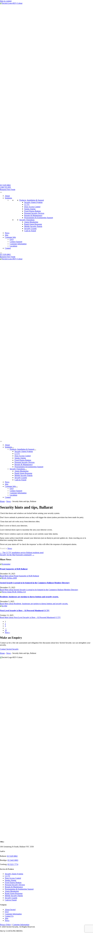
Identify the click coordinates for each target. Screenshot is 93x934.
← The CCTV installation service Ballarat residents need (21, 553)
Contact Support (16, 242)
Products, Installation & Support (31, 200)
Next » (7, 632)
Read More (19, 576)
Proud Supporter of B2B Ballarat (13, 569)
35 (6, 630)
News (7, 233)
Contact (8, 248)
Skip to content (6, 1)
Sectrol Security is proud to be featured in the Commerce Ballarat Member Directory (35, 583)
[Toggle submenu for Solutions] (13, 447)
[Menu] (1, 441)
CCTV (27, 204)
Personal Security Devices (34, 213)
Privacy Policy (5, 925)
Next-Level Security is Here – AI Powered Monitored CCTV (25, 610)
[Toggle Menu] (1, 192)
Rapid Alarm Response (33, 224)
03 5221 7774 (13, 864)
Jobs (6, 235)
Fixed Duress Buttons (32, 211)
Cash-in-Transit (30, 231)
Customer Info (10, 237)
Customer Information (18, 244)
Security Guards (30, 228)
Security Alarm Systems (33, 202)
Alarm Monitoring (31, 222)
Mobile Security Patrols (33, 226)
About (7, 196)
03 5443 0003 (13, 860)
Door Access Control (32, 207)
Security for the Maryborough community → (17, 555)
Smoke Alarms (29, 209)
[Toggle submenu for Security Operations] (26, 469)
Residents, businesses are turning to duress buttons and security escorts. (29, 597)
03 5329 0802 (12, 856)
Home (2, 501)
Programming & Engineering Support (38, 218)
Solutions (8, 198)
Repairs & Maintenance (33, 215)
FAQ (12, 239)
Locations (13, 246)
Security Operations (27, 220)
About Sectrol (10, 910)
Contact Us (9, 916)
